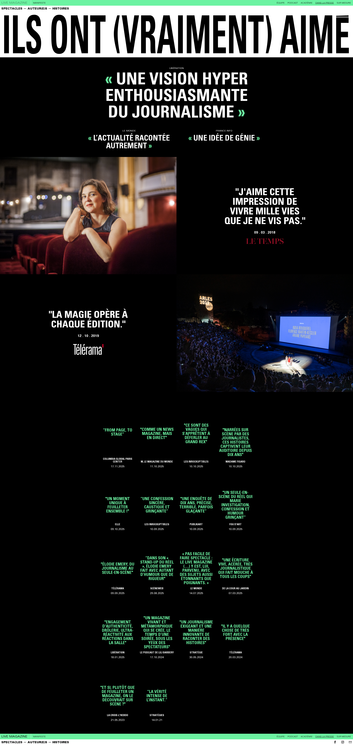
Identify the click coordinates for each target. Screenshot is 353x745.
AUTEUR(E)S (37, 8)
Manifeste (39, 3)
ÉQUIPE (281, 3)
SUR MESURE (344, 3)
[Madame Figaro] (235, 447)
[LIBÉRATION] (117, 637)
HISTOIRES (60, 8)
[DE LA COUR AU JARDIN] (235, 573)
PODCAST (293, 3)
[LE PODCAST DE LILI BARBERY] (156, 637)
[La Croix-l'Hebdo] (117, 700)
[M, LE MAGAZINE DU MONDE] (156, 438)
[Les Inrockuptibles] (196, 438)
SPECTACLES (11, 8)
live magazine (14, 2)
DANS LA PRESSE (324, 3)
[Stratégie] (196, 637)
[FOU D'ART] (235, 509)
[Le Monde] (196, 573)
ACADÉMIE (306, 3)
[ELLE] (117, 509)
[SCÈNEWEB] (156, 573)
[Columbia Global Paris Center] (117, 438)
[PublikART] (196, 509)
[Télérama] (117, 573)
